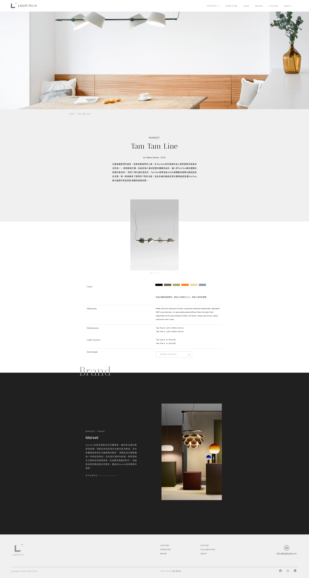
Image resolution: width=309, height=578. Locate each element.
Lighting (212, 6)
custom (273, 6)
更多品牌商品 (92, 475)
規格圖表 (90, 333)
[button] (159, 285)
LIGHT (72, 114)
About (288, 6)
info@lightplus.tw (286, 553)
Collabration (207, 549)
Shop (246, 6)
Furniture (231, 6)
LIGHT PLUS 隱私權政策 (170, 571)
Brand (259, 6)
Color (89, 286)
